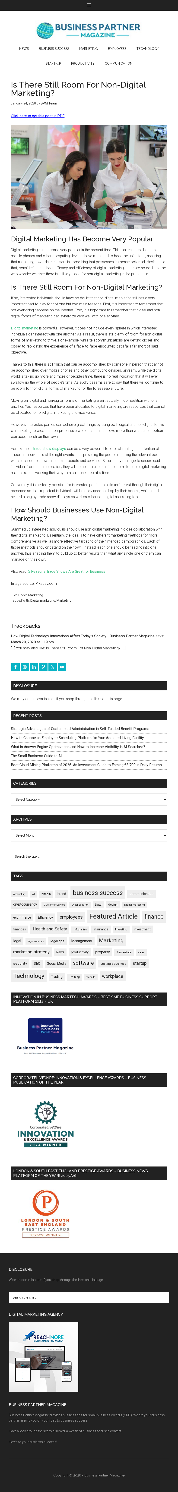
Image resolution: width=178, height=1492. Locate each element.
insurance (101, 929)
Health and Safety (50, 929)
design (113, 904)
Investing (121, 929)
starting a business (113, 963)
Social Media (56, 964)
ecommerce (22, 917)
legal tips (57, 941)
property (102, 952)
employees (71, 917)
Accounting (19, 894)
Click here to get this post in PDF (37, 116)
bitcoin (46, 894)
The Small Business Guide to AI (36, 756)
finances (19, 929)
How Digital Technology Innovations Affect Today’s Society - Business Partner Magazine (83, 636)
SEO (37, 963)
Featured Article (113, 916)
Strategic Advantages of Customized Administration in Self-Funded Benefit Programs (80, 729)
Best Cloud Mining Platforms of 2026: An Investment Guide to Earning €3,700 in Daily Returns (86, 765)
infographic (80, 929)
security (20, 963)
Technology (28, 975)
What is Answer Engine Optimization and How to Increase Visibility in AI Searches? (78, 747)
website (90, 977)
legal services (36, 941)
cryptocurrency (25, 904)
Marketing (35, 595)
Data (98, 904)
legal (17, 941)
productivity (80, 952)
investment (142, 929)
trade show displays (49, 448)
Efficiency (45, 917)
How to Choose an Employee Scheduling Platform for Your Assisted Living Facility (77, 738)
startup (140, 963)
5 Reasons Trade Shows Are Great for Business (66, 571)
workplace (112, 976)
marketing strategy (31, 952)
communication (141, 894)
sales (141, 952)
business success (98, 893)
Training (74, 977)
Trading (57, 977)
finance (153, 916)
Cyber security (80, 904)
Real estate (124, 952)
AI (33, 894)
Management (81, 941)
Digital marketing (24, 328)
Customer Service (54, 904)
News (60, 952)
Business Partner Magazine (89, 30)
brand (61, 894)
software (83, 963)
